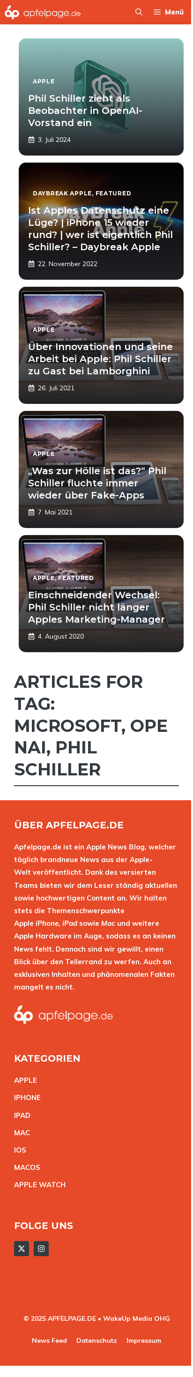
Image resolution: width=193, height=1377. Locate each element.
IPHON (25, 1097)
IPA (19, 1115)
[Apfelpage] (43, 12)
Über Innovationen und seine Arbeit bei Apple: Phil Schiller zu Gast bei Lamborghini (100, 359)
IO (18, 1150)
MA (19, 1132)
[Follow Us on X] (21, 1248)
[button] (139, 12)
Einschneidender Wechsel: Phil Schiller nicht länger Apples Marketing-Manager (96, 607)
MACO (25, 1167)
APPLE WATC (37, 1184)
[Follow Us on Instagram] (41, 1248)
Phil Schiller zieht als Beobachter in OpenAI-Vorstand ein (85, 110)
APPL (23, 1080)
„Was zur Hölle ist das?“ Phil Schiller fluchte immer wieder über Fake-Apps (97, 483)
